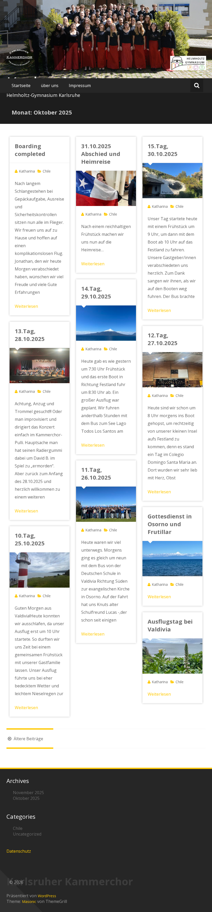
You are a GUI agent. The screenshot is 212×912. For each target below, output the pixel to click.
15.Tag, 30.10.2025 (163, 150)
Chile (47, 171)
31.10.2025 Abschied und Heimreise (100, 153)
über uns (49, 85)
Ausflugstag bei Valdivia (170, 625)
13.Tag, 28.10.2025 (30, 335)
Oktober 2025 (26, 798)
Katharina (27, 171)
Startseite (21, 85)
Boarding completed (30, 150)
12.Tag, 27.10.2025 (163, 339)
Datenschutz (18, 851)
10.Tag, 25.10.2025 (30, 539)
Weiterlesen (26, 306)
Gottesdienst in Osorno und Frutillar (170, 524)
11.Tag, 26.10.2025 (96, 473)
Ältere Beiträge (28, 739)
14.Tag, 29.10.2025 (96, 292)
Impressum (80, 85)
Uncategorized (27, 834)
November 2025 (28, 792)
